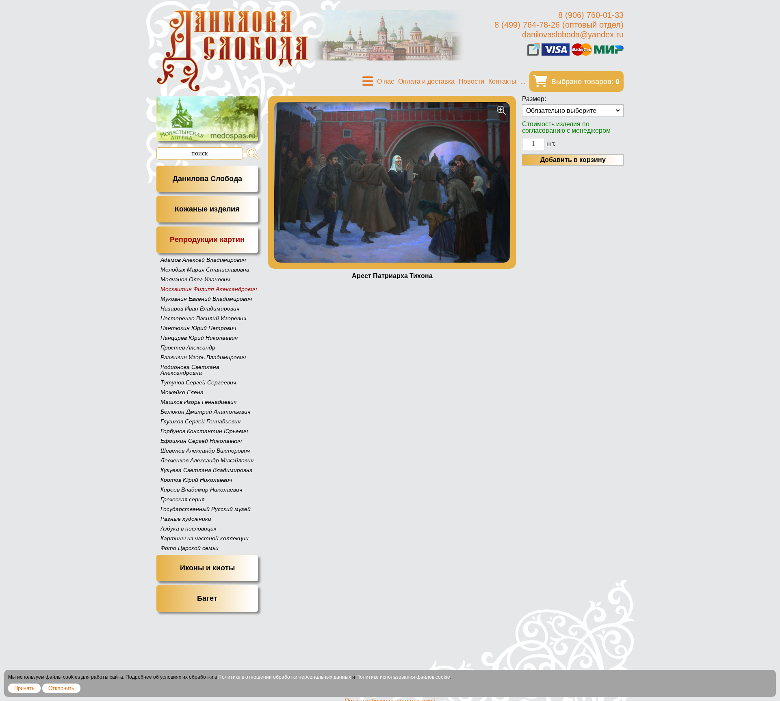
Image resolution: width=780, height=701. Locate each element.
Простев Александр (187, 347)
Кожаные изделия (207, 209)
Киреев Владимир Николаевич (201, 489)
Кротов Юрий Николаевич (196, 480)
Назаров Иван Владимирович (199, 308)
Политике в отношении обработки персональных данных (284, 677)
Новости (471, 81)
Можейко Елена (182, 392)
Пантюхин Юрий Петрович (198, 328)
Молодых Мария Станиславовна (204, 269)
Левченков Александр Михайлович (207, 460)
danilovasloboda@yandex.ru (573, 34)
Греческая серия (182, 499)
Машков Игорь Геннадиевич (198, 402)
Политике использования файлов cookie (403, 677)
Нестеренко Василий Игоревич (203, 318)
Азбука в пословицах (188, 528)
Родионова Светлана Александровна (189, 369)
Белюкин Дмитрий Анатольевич (205, 411)
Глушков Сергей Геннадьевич (200, 421)
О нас (385, 81)
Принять (24, 688)
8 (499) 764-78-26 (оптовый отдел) (559, 24)
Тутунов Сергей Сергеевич (198, 382)
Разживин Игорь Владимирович (203, 357)
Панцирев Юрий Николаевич (199, 338)
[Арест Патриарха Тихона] (392, 182)
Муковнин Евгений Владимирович (206, 299)
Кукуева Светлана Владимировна (206, 470)
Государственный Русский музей (205, 509)
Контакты (502, 81)
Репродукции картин (207, 239)
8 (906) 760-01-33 (591, 15)
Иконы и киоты (207, 568)
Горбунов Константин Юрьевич (204, 431)
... (522, 81)
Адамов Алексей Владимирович (203, 260)
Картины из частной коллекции (204, 538)
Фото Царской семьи (189, 548)
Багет (207, 598)
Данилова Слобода (207, 179)
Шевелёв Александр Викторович (205, 450)
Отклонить (61, 688)
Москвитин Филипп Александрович (208, 289)
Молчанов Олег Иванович (195, 279)
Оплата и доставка (426, 81)
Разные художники (185, 519)
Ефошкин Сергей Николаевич (201, 441)
